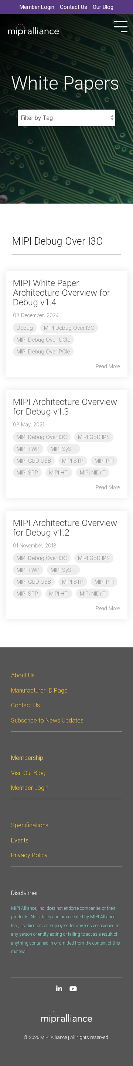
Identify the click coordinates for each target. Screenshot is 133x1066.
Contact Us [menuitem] (73, 7)
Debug (25, 328)
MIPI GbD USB (34, 460)
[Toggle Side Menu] (120, 26)
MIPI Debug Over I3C (69, 328)
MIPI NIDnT (93, 472)
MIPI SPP (27, 472)
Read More (108, 366)
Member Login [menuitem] (37, 7)
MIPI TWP (28, 449)
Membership (27, 757)
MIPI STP (72, 460)
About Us (23, 675)
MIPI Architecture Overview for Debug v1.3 (65, 407)
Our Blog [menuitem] (103, 7)
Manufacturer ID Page (39, 690)
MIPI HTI (59, 472)
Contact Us (25, 705)
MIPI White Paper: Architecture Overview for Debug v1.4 (61, 293)
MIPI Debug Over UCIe (43, 339)
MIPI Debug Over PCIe (43, 351)
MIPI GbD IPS (94, 437)
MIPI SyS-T (63, 449)
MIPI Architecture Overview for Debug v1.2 (65, 528)
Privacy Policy (29, 855)
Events (19, 840)
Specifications (29, 825)
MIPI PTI (104, 460)
